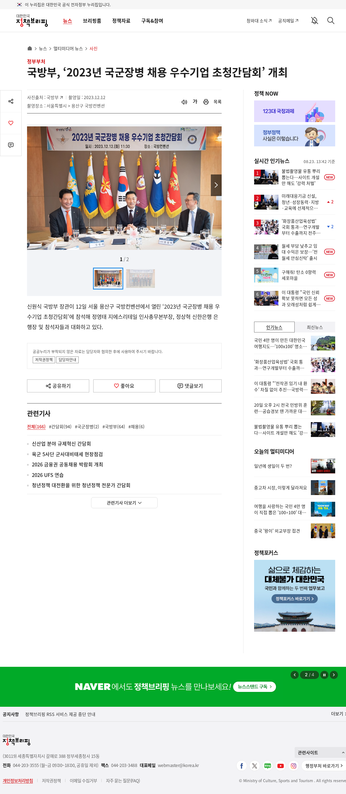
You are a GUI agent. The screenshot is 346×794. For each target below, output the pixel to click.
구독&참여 (152, 20)
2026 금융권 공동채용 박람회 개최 (67, 465)
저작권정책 (44, 359)
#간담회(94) (60, 426)
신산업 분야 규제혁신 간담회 (61, 444)
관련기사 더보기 (121, 502)
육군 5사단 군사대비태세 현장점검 (67, 454)
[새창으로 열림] (206, 101)
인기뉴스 (274, 327)
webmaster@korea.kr (178, 765)
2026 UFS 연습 (48, 475)
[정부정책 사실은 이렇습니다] (294, 135)
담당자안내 (67, 359)
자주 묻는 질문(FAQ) (123, 780)
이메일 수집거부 (83, 780)
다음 (216, 185)
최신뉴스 (315, 327)
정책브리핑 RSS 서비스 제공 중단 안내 (60, 714)
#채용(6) (136, 426)
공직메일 (286, 20)
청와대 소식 (257, 20)
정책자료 (121, 20)
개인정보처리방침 (18, 780)
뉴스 (67, 20)
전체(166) (36, 426)
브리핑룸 (92, 20)
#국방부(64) (113, 426)
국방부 (55, 97)
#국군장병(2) (87, 426)
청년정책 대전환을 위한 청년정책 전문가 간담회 (81, 485)
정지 (324, 675)
